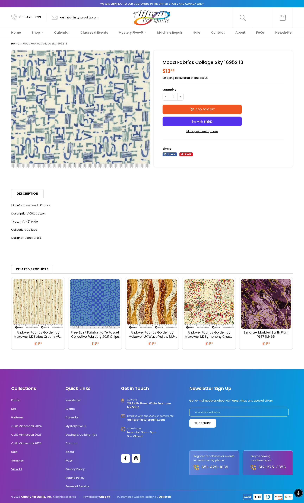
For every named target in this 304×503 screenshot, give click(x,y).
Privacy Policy (75, 469)
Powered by (91, 497)
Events (70, 409)
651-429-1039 (30, 17)
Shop (36, 32)
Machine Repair (169, 32)
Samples (17, 460)
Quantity (169, 90)
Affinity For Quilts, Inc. (36, 497)
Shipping (168, 78)
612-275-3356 (272, 467)
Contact (218, 32)
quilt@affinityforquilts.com (79, 17)
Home (16, 32)
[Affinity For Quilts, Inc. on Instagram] (136, 458)
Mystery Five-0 (131, 32)
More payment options (202, 131)
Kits (14, 409)
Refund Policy (74, 477)
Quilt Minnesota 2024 (26, 426)
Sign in (263, 17)
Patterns (17, 417)
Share (167, 149)
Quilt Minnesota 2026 (26, 443)
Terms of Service (77, 486)
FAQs (260, 32)
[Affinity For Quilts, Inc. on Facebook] (125, 458)
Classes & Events (94, 32)
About (240, 32)
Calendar (62, 32)
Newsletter (284, 32)
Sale (196, 32)
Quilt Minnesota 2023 (26, 434)
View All (16, 469)
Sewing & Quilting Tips (81, 434)
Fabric (15, 400)
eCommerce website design (135, 497)
